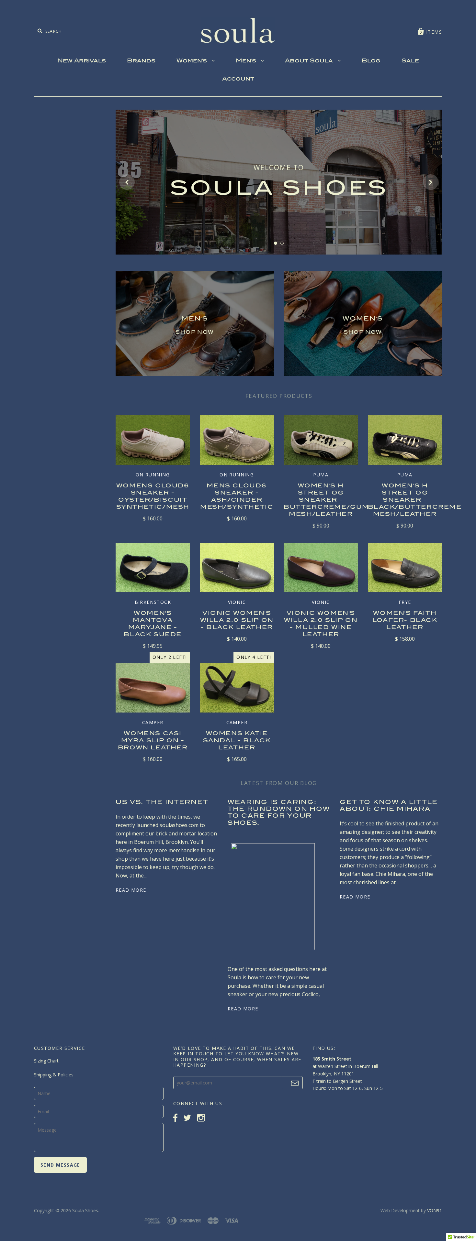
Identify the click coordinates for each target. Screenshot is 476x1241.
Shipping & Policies (54, 1075)
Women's (192, 61)
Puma (320, 475)
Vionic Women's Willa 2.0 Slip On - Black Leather (237, 620)
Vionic (237, 602)
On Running (153, 475)
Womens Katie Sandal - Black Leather (237, 741)
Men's (247, 61)
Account (238, 79)
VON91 (434, 1210)
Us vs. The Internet (162, 802)
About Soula (309, 61)
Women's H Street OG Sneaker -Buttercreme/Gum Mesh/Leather (326, 500)
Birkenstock (153, 602)
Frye (405, 602)
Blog (371, 61)
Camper (152, 722)
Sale (410, 61)
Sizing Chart (46, 1061)
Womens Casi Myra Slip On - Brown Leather (153, 741)
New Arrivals (81, 61)
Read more (131, 890)
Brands (141, 61)
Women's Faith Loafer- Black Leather (404, 620)
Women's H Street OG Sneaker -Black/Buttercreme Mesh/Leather (415, 500)
